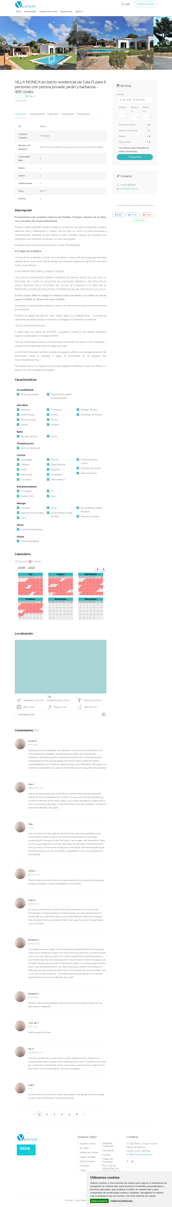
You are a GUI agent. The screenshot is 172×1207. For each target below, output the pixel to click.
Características (37, 114)
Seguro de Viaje (87, 1157)
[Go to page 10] (93, 67)
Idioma (78, 11)
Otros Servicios (87, 1161)
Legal (83, 1170)
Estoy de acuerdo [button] (99, 1201)
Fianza (122, 136)
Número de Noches (128, 130)
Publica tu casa (144, 4)
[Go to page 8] (89, 67)
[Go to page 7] (87, 67)
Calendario (52, 114)
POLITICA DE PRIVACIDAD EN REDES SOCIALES (111, 1169)
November (61, 599)
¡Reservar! (136, 157)
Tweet (134, 215)
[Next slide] (168, 43)
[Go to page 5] (84, 67)
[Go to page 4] (82, 67)
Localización (67, 114)
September (90, 574)
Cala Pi (31, 96)
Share (119, 215)
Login (127, 4)
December (91, 599)
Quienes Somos (88, 1143)
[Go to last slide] (4, 43)
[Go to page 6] (86, 67)
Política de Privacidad (107, 1160)
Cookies (106, 1155)
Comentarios (83, 114)
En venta (84, 1148)
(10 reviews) (20, 100)
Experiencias (66, 11)
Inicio (18, 11)
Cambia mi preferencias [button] (121, 1201)
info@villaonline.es (129, 189)
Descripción (21, 114)
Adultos (122, 107)
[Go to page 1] (76, 68)
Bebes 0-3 (146, 109)
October (30, 599)
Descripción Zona (26, 714)
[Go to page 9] (91, 67)
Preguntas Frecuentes (107, 1144)
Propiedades (30, 11)
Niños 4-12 (135, 109)
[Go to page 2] (78, 67)
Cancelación (108, 1150)
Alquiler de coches (48, 11)
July (30, 574)
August (60, 574)
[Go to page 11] (95, 67)
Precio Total (124, 142)
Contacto (84, 1166)
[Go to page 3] (80, 67)
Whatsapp (140, 220)
